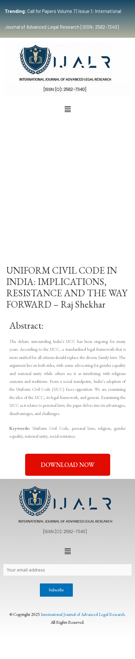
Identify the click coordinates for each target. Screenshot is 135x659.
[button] (67, 109)
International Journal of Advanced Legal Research (83, 614)
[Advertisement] (67, 186)
